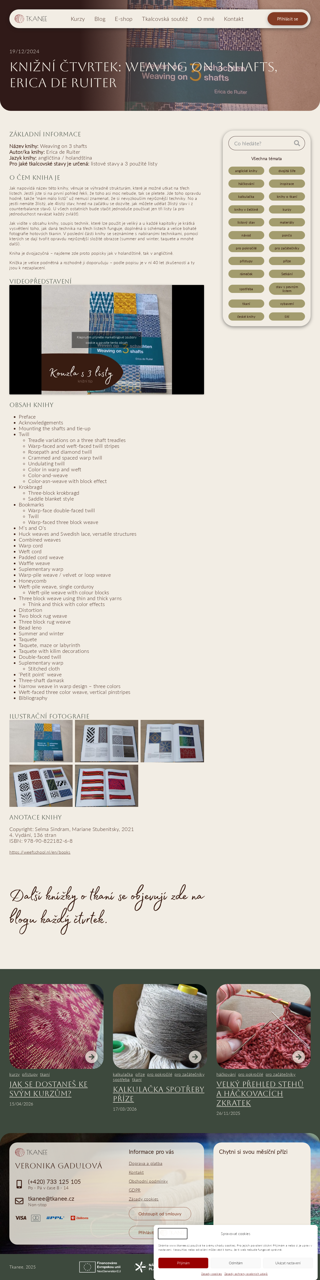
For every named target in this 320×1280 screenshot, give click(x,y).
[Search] (297, 143)
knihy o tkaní (287, 196)
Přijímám (183, 1263)
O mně (206, 18)
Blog (99, 18)
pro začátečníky (287, 248)
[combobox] (259, 143)
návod (246, 235)
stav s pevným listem (287, 289)
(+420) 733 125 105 (54, 1181)
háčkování (246, 184)
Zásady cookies (211, 1274)
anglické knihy (246, 171)
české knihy (246, 316)
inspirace (287, 184)
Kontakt (233, 18)
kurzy (287, 209)
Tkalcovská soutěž (165, 18)
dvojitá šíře (287, 171)
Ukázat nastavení (288, 1263)
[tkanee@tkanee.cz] (19, 1201)
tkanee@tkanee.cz (51, 1198)
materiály (287, 222)
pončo (287, 235)
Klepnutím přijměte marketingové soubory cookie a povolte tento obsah (107, 339)
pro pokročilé (246, 248)
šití (287, 316)
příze (287, 261)
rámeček (246, 274)
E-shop (124, 18)
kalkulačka (246, 196)
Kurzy (78, 18)
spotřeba (246, 289)
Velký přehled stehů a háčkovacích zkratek (260, 1093)
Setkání (287, 274)
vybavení (287, 304)
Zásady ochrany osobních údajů (246, 1274)
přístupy (246, 261)
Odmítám (236, 1263)
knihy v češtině (246, 209)
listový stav (246, 222)
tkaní (246, 304)
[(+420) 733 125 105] (19, 1184)
